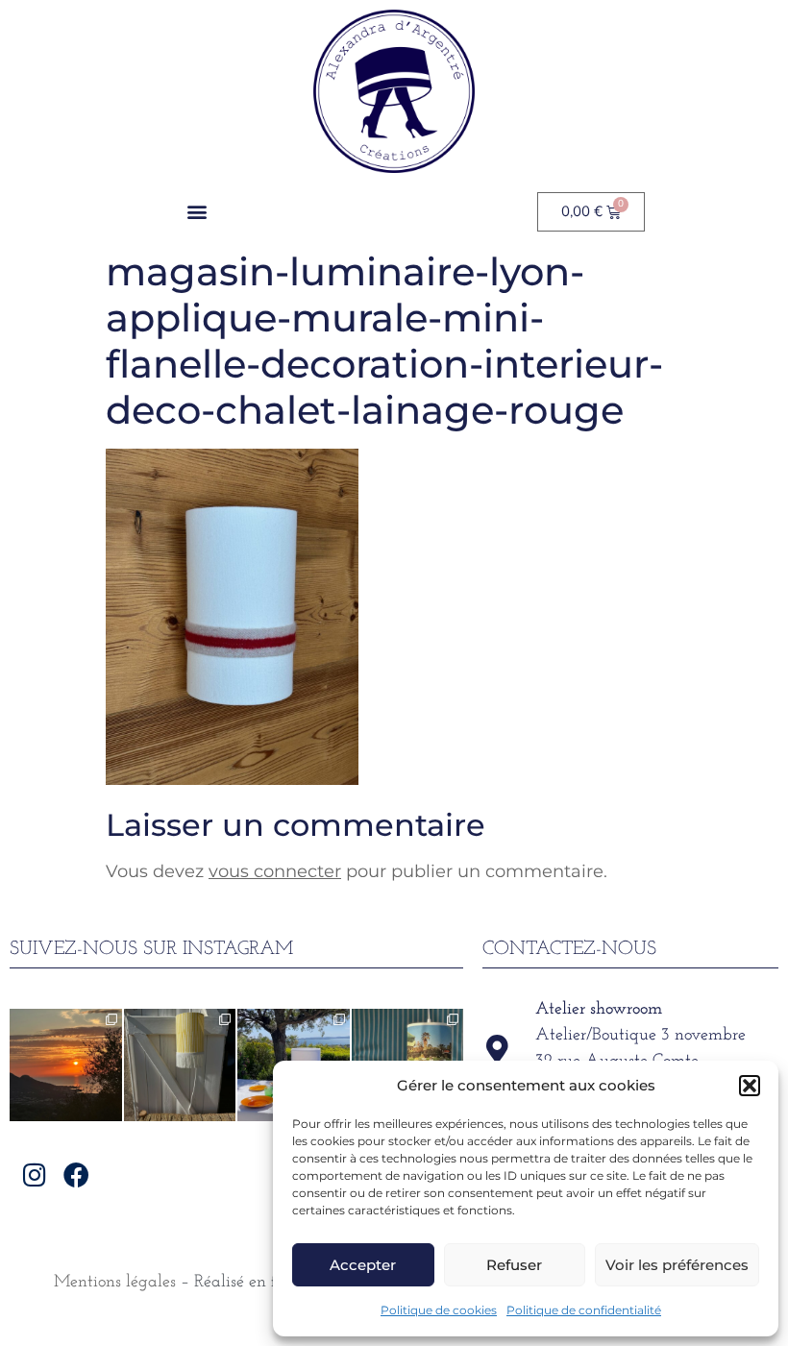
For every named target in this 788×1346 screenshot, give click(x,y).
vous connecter (275, 871)
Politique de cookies (439, 1310)
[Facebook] (76, 1174)
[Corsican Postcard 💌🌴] (66, 1065)
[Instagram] (35, 1174)
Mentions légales (115, 1282)
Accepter (363, 1265)
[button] (749, 1085)
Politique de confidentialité (583, 1310)
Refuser (514, 1265)
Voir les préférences (677, 1265)
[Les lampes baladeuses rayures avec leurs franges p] (180, 1065)
